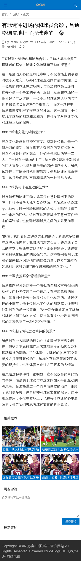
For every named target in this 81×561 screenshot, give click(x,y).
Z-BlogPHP (58, 550)
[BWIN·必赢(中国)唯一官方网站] (40, 7)
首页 (5, 14)
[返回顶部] (71, 550)
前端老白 (14, 556)
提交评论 (70, 521)
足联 (16, 14)
